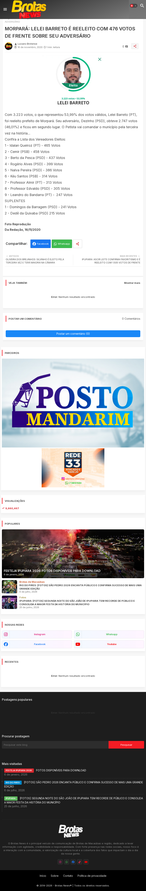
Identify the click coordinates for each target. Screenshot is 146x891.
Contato (68, 875)
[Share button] (77, 244)
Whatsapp (64, 243)
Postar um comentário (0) (73, 333)
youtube (112, 644)
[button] (133, 6)
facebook (39, 644)
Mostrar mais (132, 282)
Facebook (43, 243)
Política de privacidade (92, 875)
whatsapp (111, 634)
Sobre (55, 875)
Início (43, 875)
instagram (39, 634)
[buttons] (60, 861)
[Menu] (5, 9)
